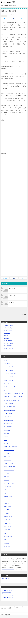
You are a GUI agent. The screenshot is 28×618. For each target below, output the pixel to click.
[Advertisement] (14, 135)
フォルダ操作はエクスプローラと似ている (13, 393)
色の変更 (6, 335)
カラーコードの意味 (8, 343)
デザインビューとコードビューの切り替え (13, 396)
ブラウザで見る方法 (8, 403)
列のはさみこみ (7, 526)
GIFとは (5, 440)
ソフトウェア (7, 363)
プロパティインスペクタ (9, 463)
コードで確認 (7, 430)
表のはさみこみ (7, 500)
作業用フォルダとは (8, 348)
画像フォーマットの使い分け (10, 446)
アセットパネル (12, 295)
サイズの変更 (7, 333)
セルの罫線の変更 (8, 340)
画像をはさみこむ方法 (9, 450)
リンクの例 (6, 473)
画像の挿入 (4, 15)
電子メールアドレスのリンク (10, 483)
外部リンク (6, 480)
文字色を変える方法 (8, 325)
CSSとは (6, 539)
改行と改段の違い (8, 345)
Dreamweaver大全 (6, 592)
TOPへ (21, 616)
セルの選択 (6, 338)
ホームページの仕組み (9, 366)
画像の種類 (6, 433)
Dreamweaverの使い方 (7, 590)
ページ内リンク (7, 486)
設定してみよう (7, 383)
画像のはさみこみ (8, 516)
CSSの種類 (6, 543)
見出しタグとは (7, 416)
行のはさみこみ (7, 523)
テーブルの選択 (7, 506)
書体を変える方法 (8, 330)
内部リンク (6, 476)
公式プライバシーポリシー (8, 569)
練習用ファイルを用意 (9, 470)
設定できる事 (7, 546)
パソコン (6, 360)
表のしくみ (6, 503)
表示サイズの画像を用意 (9, 466)
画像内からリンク (8, 496)
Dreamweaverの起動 (8, 376)
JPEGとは (6, 436)
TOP (7, 607)
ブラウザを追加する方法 (9, 406)
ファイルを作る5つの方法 (9, 386)
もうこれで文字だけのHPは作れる (11, 400)
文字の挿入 (6, 513)
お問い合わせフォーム (7, 578)
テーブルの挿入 (7, 519)
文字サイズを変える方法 (9, 328)
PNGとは (6, 443)
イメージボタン (12, 302)
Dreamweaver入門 (8, 2)
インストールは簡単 (8, 370)
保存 (5, 390)
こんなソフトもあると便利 (10, 373)
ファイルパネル (12, 288)
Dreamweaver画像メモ (7, 597)
